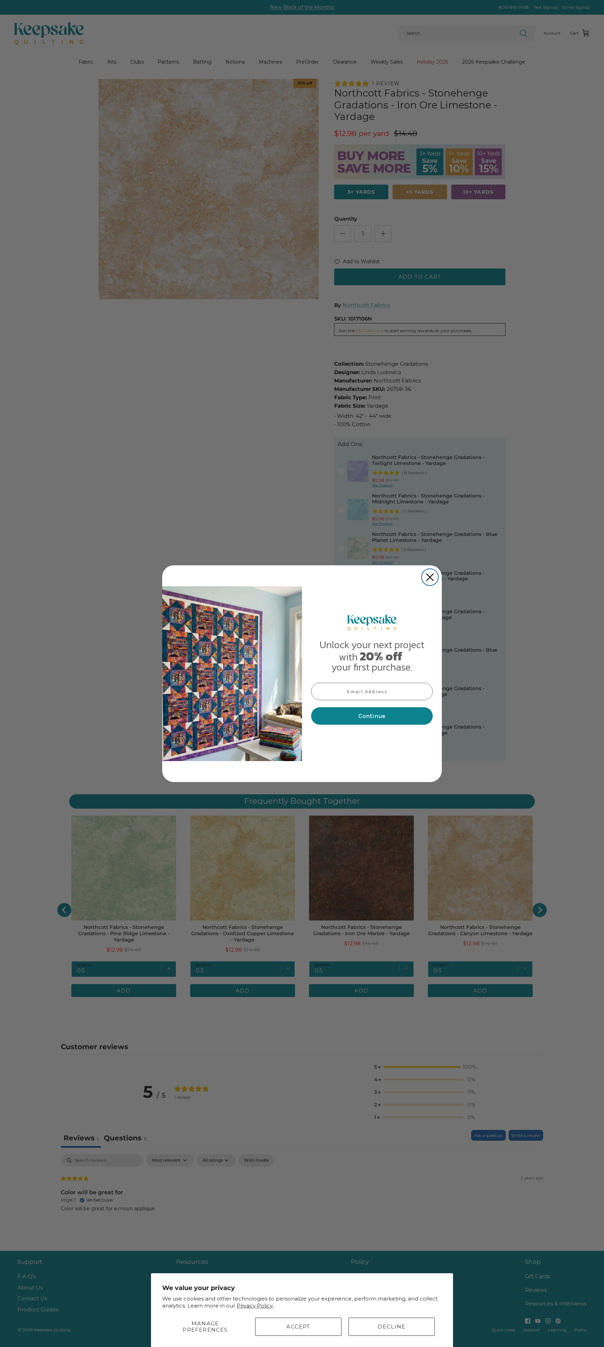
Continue (372, 716)
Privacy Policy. (255, 1305)
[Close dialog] (430, 577)
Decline (391, 1326)
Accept (298, 1326)
